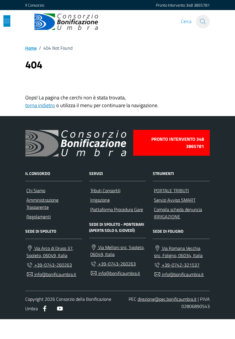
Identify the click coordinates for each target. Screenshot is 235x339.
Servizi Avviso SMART (174, 200)
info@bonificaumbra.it (54, 274)
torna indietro (40, 105)
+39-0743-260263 (52, 264)
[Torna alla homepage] (66, 21)
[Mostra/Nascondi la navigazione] (6, 21)
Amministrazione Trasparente (42, 204)
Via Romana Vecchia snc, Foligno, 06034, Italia (178, 252)
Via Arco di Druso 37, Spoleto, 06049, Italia (49, 252)
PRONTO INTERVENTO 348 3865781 (177, 143)
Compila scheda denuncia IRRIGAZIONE (178, 213)
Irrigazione (100, 200)
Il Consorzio (34, 5)
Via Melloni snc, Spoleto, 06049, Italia (117, 251)
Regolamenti (38, 216)
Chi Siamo (35, 190)
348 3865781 (198, 5)
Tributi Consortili (105, 190)
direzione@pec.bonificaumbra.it (167, 299)
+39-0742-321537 (180, 264)
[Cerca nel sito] (203, 21)
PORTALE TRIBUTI (171, 190)
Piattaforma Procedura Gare (116, 209)
